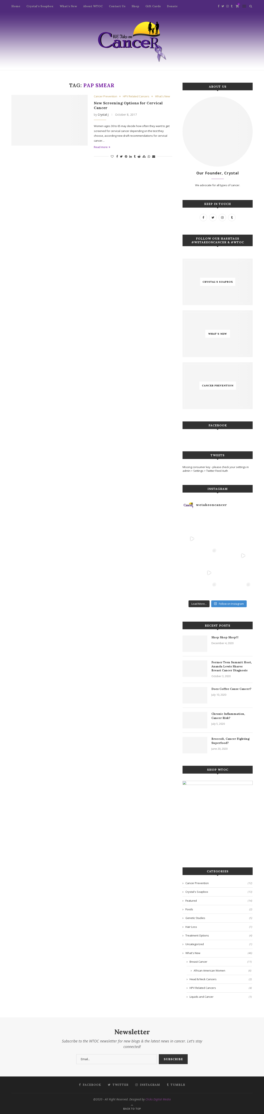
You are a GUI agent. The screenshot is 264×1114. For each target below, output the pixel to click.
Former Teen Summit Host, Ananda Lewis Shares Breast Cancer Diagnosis (231, 666)
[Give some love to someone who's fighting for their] (192, 572)
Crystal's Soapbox (218, 892)
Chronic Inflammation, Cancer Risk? (228, 716)
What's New (162, 96)
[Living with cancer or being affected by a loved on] (226, 555)
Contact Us (117, 6)
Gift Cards (153, 6)
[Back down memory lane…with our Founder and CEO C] (209, 589)
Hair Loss (218, 927)
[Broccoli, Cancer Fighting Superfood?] (195, 745)
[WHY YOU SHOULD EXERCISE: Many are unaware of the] (192, 521)
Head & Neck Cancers (221, 979)
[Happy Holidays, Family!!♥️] (243, 572)
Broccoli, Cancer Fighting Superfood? (230, 741)
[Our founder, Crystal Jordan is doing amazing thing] (209, 555)
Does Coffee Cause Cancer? (231, 689)
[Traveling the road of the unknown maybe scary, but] (243, 521)
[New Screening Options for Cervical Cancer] (49, 120)
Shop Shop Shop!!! (224, 637)
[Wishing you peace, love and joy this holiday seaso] (226, 521)
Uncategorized (218, 944)
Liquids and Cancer (221, 997)
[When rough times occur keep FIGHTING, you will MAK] (192, 538)
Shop (135, 6)
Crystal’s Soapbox (39, 6)
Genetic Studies (218, 918)
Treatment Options (218, 935)
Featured (218, 900)
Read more (101, 147)
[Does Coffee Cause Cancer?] (195, 695)
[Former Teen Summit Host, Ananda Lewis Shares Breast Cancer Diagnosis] (195, 668)
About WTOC (93, 6)
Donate (172, 6)
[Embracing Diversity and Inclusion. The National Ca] (192, 555)
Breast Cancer (221, 961)
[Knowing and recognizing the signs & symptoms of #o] (226, 589)
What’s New (68, 6)
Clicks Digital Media (158, 1099)
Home (15, 6)
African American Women (222, 970)
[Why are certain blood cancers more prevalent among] (243, 555)
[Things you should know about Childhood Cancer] (243, 538)
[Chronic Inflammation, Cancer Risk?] (195, 720)
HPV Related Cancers (136, 96)
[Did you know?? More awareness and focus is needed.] (209, 538)
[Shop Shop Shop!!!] (195, 643)
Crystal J (103, 114)
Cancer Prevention (105, 96)
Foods (218, 909)
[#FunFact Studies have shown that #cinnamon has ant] (226, 538)
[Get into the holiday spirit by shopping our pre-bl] (243, 589)
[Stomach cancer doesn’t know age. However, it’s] (192, 589)
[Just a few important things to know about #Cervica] (226, 572)
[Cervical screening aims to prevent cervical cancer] (209, 521)
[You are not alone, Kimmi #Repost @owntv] (209, 572)
